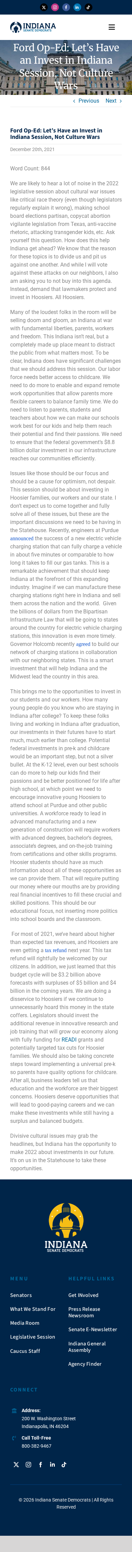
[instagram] (55, 7)
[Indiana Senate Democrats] (33, 24)
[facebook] (66, 7)
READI (69, 1039)
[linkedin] (77, 7)
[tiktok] (88, 7)
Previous (89, 101)
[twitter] (44, 7)
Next (111, 101)
